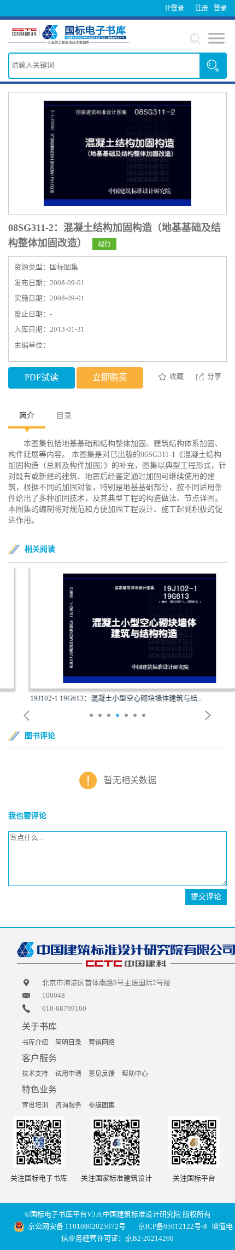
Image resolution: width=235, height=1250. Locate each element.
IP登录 (174, 8)
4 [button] (119, 716)
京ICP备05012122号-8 (172, 1226)
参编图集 (102, 1105)
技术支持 (35, 1074)
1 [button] (93, 716)
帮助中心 (135, 1074)
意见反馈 (102, 1074)
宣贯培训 (35, 1105)
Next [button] (208, 715)
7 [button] (145, 716)
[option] (117, 636)
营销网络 (102, 1042)
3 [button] (110, 716)
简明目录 (68, 1042)
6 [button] (136, 716)
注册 (201, 8)
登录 (220, 8)
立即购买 (109, 377)
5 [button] (128, 716)
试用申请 (68, 1074)
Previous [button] (27, 715)
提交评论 (206, 897)
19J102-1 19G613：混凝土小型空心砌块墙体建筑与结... (94, 698)
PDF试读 (41, 377)
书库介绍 (35, 1042)
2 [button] (101, 716)
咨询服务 (68, 1105)
